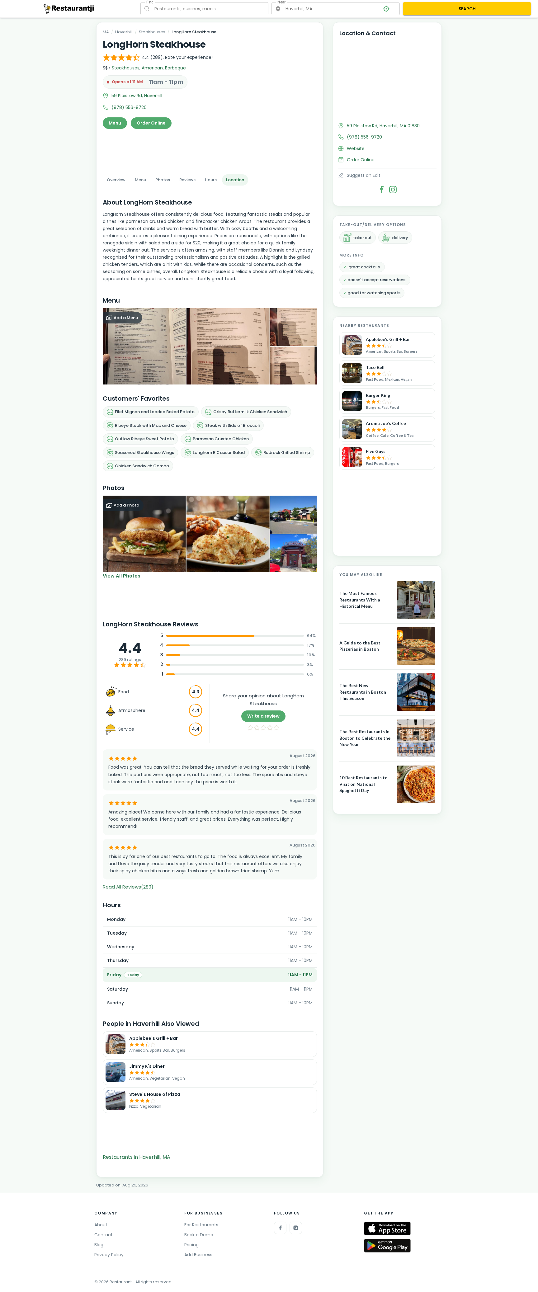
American (152, 68)
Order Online (151, 123)
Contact (103, 1235)
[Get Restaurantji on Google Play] (387, 1246)
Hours (211, 180)
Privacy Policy (109, 1255)
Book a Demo (198, 1235)
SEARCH (467, 9)
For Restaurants (201, 1225)
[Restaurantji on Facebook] (280, 1228)
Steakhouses (152, 32)
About (100, 1225)
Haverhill (124, 32)
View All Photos (121, 576)
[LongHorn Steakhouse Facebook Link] (381, 189)
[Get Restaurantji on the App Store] (387, 1229)
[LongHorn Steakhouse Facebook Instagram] (393, 189)
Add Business (198, 1255)
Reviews (187, 180)
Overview (116, 180)
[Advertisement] (210, 150)
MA (106, 32)
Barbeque (175, 68)
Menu (115, 123)
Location (235, 180)
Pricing (191, 1245)
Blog (98, 1245)
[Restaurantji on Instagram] (296, 1228)
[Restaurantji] (69, 8)
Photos (162, 180)
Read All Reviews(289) (128, 887)
